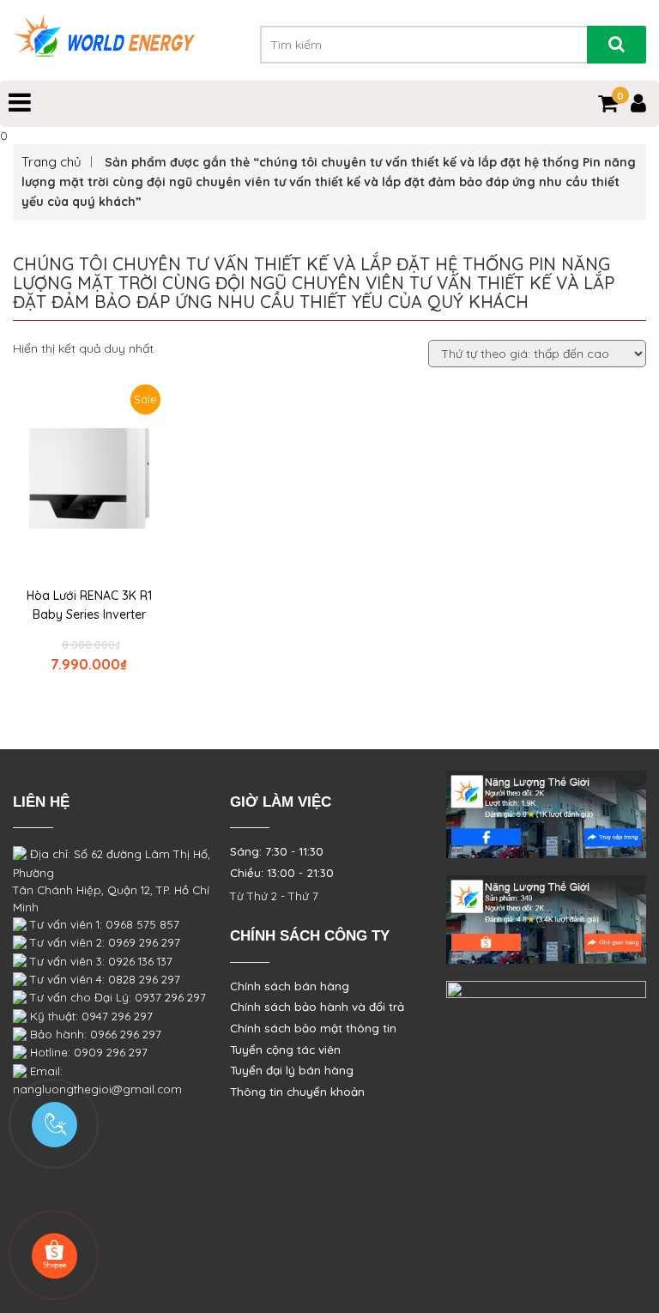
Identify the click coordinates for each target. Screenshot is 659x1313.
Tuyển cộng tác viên (285, 1049)
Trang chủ (51, 162)
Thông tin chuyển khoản (297, 1091)
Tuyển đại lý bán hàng (292, 1070)
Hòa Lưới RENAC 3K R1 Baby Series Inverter (89, 605)
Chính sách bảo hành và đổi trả (317, 1006)
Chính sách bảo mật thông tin (313, 1028)
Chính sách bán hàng (289, 986)
